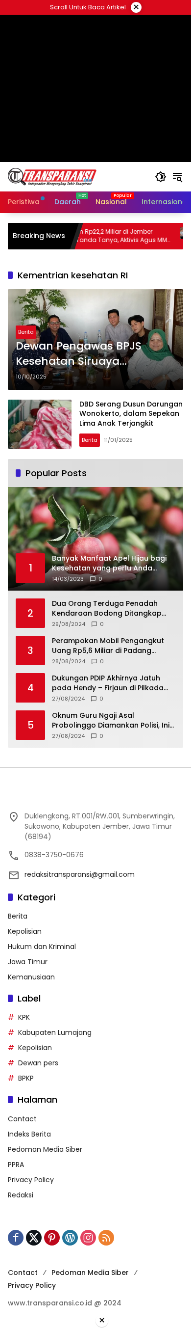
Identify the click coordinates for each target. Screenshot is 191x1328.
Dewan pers (38, 1063)
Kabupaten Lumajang (55, 1032)
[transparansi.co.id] (76, 176)
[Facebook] (16, 1238)
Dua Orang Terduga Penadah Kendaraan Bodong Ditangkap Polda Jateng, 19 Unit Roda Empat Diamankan (112, 608)
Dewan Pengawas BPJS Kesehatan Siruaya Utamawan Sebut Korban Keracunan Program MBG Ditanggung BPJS (85, 354)
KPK (24, 1017)
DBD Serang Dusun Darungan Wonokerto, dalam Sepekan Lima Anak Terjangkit (131, 413)
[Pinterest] (52, 1238)
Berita (26, 332)
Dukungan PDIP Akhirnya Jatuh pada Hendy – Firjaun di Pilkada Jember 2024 (108, 683)
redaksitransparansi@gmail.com (79, 874)
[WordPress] (70, 1238)
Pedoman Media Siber (45, 1149)
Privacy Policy (31, 1180)
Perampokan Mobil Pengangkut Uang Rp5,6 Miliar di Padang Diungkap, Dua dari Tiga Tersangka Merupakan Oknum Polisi (108, 645)
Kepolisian (25, 931)
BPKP (26, 1078)
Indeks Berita (29, 1134)
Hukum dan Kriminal (42, 946)
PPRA (16, 1164)
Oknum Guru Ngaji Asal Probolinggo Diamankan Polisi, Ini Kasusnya (110, 720)
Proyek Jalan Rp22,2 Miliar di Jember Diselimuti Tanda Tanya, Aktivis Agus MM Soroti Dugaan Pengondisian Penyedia (88, 236)
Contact (22, 1119)
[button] (161, 177)
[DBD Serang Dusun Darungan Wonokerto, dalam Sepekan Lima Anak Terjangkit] (40, 424)
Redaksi (20, 1195)
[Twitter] (34, 1238)
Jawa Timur (28, 962)
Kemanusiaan (31, 977)
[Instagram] (88, 1238)
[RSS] (106, 1238)
